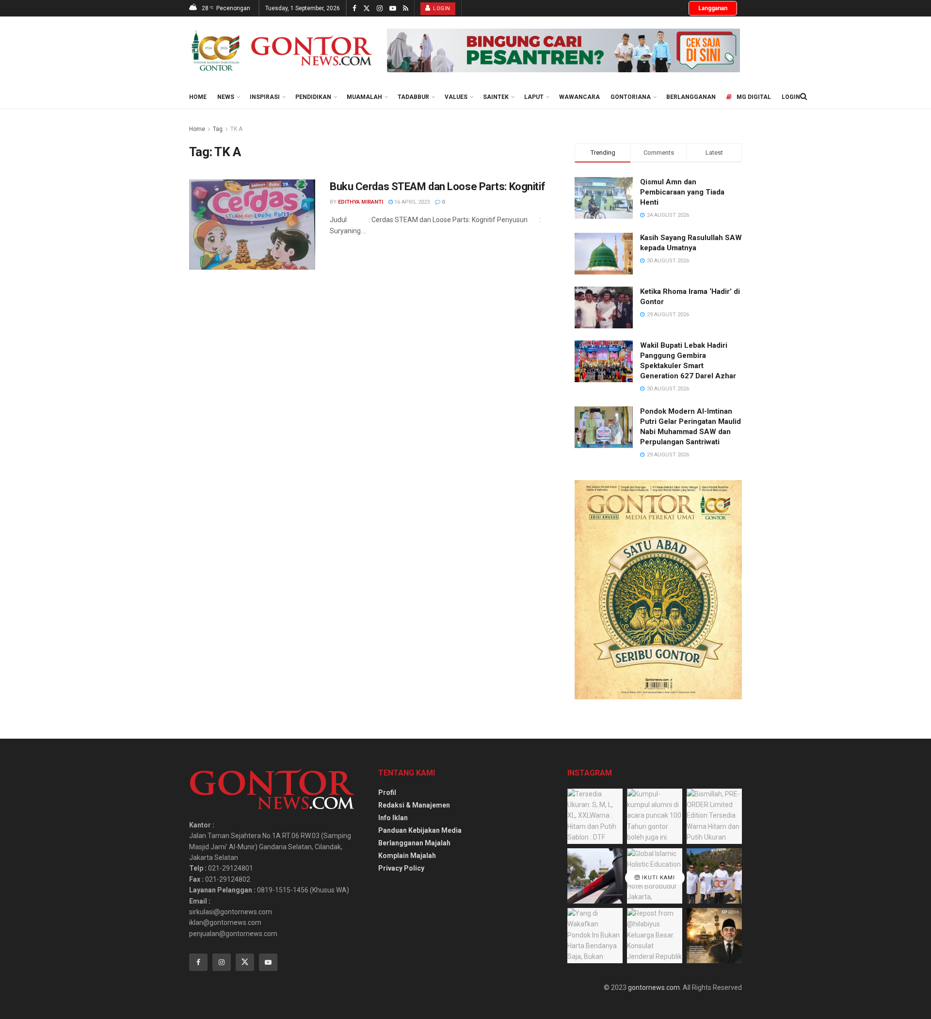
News (225, 97)
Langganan (712, 8)
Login (441, 8)
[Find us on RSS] (405, 8)
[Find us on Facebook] (354, 8)
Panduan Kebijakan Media (420, 830)
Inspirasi (265, 97)
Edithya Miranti (360, 202)
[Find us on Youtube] (392, 8)
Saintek (496, 97)
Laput (534, 97)
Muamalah (364, 97)
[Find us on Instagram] (380, 8)
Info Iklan (393, 818)
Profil (387, 792)
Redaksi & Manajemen (414, 805)
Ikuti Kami (657, 878)
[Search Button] (803, 96)
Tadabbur (413, 97)
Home (198, 97)
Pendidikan (313, 97)
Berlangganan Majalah (414, 843)
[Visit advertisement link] (563, 50)
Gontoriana (630, 97)
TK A (236, 129)
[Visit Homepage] (281, 50)
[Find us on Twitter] (366, 8)
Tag (218, 129)
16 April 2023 (411, 202)
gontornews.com (654, 987)
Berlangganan (691, 97)
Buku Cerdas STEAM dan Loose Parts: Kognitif (437, 186)
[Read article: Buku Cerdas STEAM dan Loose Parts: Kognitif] (252, 224)
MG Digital (754, 97)
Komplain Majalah (407, 855)
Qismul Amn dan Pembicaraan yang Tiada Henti (682, 192)
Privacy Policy (401, 868)
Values (456, 97)
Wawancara (579, 97)
